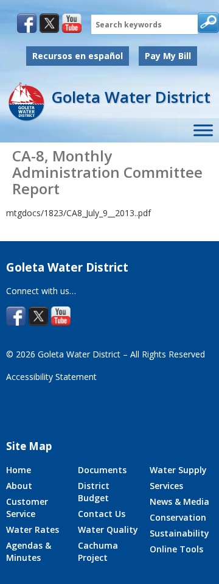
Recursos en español (77, 56)
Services (166, 485)
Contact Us (101, 513)
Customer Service (27, 507)
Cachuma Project (98, 551)
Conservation (178, 517)
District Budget (93, 492)
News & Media (179, 501)
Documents (102, 470)
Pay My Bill (168, 56)
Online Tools (176, 549)
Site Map (29, 446)
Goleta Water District (130, 97)
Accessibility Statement (51, 376)
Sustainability (179, 533)
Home (18, 470)
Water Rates (32, 529)
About (19, 485)
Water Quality (108, 529)
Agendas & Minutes (28, 551)
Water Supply (178, 470)
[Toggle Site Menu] (203, 130)
